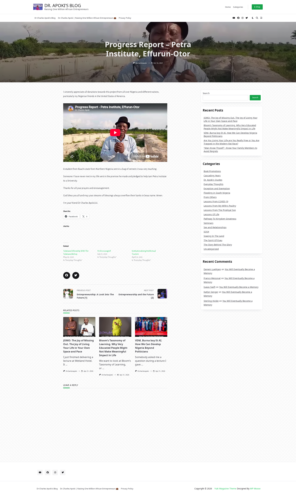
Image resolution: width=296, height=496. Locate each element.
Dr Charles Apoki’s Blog (45, 17)
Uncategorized (211, 248)
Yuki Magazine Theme (225, 488)
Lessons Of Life (211, 214)
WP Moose (255, 488)
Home (228, 7)
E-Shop (257, 7)
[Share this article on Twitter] (75, 275)
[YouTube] (234, 18)
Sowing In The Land (214, 236)
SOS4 (206, 231)
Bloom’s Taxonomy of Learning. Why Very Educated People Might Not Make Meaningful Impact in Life (113, 348)
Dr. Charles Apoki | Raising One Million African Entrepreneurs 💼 (87, 17)
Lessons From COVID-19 (216, 201)
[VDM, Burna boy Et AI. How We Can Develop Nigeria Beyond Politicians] (151, 327)
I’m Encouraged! (104, 251)
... (66, 364)
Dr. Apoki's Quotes (213, 179)
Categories (238, 7)
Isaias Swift (209, 287)
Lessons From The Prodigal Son (220, 210)
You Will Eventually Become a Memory (238, 287)
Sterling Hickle (211, 300)
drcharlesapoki (141, 63)
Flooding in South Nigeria (217, 192)
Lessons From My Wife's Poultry (220, 205)
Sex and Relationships (215, 227)
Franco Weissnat (212, 278)
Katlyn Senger (211, 291)
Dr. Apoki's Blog (62, 5)
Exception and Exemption (217, 188)
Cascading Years (212, 175)
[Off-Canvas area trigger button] (261, 17)
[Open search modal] (257, 17)
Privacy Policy (125, 17)
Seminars (208, 223)
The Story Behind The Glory (218, 244)
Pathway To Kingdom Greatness (220, 218)
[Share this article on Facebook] (66, 275)
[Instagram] (242, 18)
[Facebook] (238, 18)
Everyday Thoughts (213, 184)
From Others (210, 197)
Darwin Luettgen (212, 269)
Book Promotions (212, 171)
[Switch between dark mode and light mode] (252, 17)
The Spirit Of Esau (213, 240)
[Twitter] (247, 18)
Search (206, 93)
